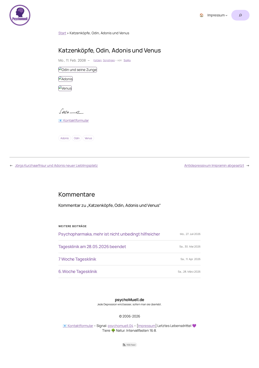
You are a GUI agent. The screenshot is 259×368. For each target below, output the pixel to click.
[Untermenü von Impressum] (226, 15)
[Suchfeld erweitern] (240, 15)
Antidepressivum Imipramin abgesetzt (214, 165)
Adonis (69, 77)
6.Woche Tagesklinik (77, 271)
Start (62, 33)
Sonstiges (109, 60)
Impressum (146, 325)
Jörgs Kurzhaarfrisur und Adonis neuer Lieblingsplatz (56, 165)
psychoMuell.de (129, 299)
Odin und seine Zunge (81, 68)
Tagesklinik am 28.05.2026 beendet (92, 246)
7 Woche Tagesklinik (77, 259)
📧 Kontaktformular (73, 120)
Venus (69, 86)
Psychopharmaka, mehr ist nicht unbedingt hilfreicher (109, 234)
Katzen (97, 60)
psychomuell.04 (120, 325)
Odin (76, 138)
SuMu (127, 60)
